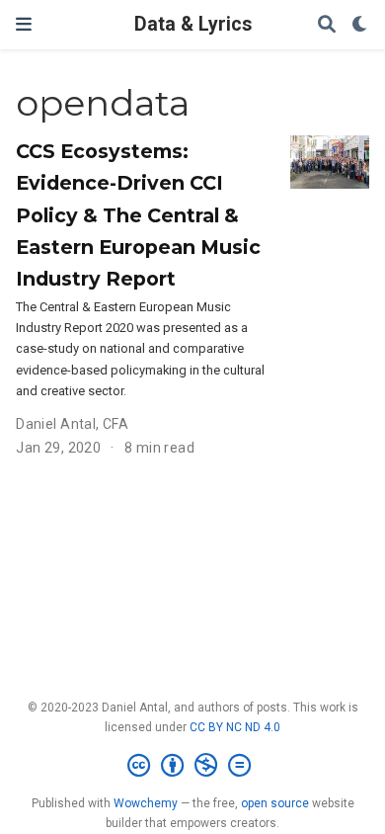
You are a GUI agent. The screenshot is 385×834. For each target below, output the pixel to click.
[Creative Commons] (193, 766)
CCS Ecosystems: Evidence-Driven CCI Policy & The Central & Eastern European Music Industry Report (138, 214)
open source (275, 803)
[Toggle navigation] (24, 24)
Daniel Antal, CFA (72, 424)
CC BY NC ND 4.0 (235, 727)
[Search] (327, 25)
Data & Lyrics (193, 24)
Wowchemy (146, 803)
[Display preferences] (360, 25)
